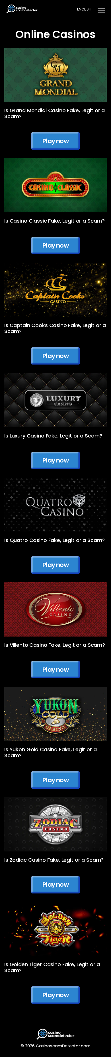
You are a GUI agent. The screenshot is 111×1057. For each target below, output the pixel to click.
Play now (55, 141)
